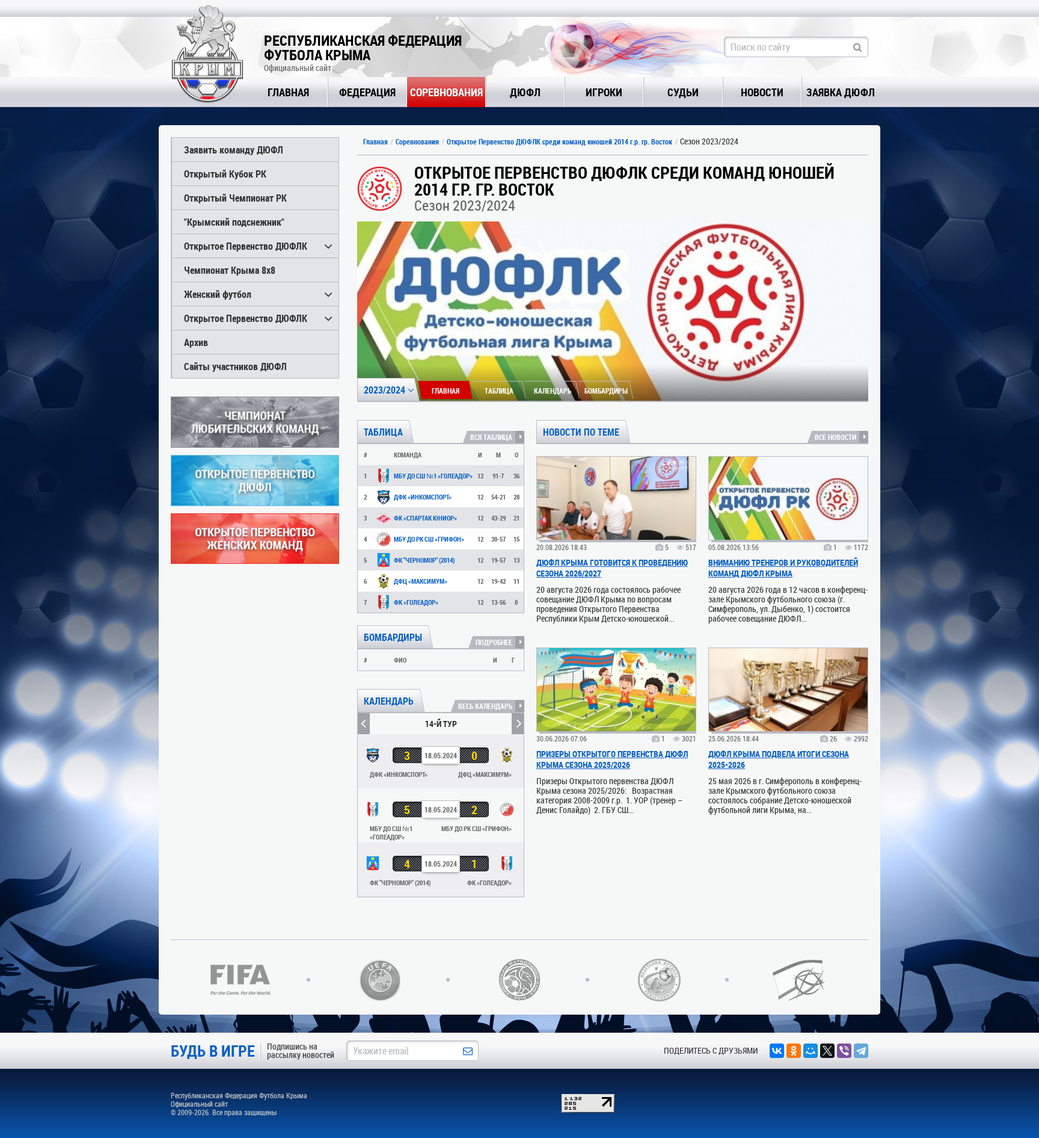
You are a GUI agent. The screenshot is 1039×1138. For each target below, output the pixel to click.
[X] (827, 1051)
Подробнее (494, 642)
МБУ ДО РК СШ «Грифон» (429, 538)
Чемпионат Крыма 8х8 (229, 270)
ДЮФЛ (525, 92)
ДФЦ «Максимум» (420, 581)
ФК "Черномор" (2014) (424, 559)
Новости (762, 92)
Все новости (835, 437)
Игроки (604, 92)
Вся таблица (491, 437)
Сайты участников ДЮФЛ (235, 366)
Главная (288, 92)
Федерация (367, 92)
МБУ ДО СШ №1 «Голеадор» (433, 475)
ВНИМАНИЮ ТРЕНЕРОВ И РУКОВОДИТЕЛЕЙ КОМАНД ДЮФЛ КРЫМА (783, 568)
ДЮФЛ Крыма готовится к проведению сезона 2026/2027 (612, 568)
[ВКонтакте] (777, 1051)
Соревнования (446, 92)
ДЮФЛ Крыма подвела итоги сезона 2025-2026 (778, 759)
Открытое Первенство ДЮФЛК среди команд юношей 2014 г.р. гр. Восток (559, 141)
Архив (196, 342)
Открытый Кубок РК (225, 173)
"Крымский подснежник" (234, 221)
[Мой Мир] (810, 1051)
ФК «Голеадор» (416, 602)
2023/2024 (386, 389)
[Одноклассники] (793, 1051)
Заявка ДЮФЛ (840, 92)
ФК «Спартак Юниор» (425, 517)
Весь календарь (485, 706)
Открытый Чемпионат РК (235, 197)
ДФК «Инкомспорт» (423, 496)
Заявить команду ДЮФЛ (233, 149)
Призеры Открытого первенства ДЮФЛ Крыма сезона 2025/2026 (612, 759)
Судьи (683, 92)
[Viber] (844, 1051)
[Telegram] (861, 1051)
